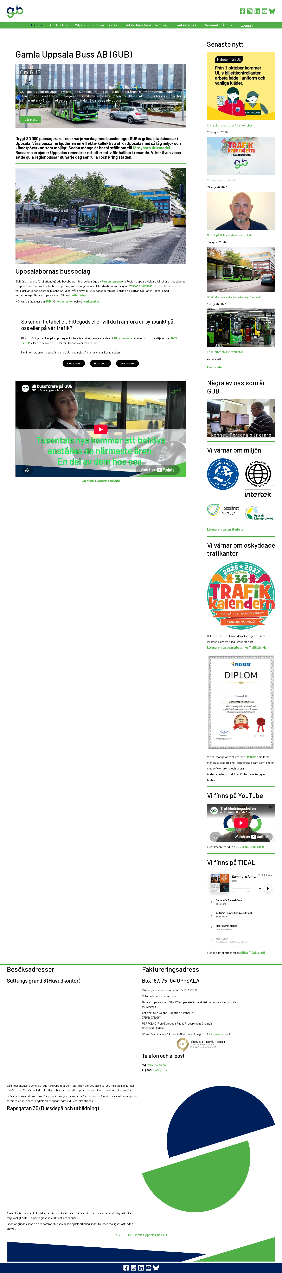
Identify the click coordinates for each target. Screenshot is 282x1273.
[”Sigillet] (208, 1045)
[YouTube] (265, 11)
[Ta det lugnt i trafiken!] (241, 156)
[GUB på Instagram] (133, 1268)
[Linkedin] (257, 11)
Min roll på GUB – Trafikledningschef (229, 235)
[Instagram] (250, 11)
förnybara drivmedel (151, 147)
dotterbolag (78, 295)
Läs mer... (31, 119)
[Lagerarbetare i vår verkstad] (241, 327)
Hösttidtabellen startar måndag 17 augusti (234, 297)
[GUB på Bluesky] (156, 1268)
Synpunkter (127, 363)
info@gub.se (160, 1070)
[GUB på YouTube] (148, 1268)
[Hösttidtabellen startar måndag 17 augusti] (241, 269)
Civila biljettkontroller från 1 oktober (229, 125)
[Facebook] (242, 11)
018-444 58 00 (156, 1065)
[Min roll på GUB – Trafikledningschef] (241, 211)
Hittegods (100, 363)
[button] (40, 25)
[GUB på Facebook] (126, 1268)
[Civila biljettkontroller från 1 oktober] (241, 86)
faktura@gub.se (218, 1034)
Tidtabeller (74, 363)
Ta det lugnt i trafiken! (221, 180)
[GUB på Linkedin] (141, 1268)
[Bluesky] (272, 11)
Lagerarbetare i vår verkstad (225, 351)
